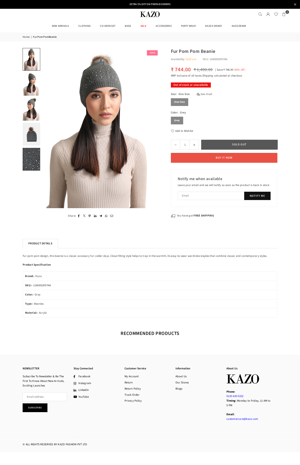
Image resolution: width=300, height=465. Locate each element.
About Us (180, 376)
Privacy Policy (133, 401)
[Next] (154, 128)
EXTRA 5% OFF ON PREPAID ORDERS (150, 4)
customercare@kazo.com (242, 419)
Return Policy (133, 389)
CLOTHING (84, 26)
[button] (284, 14)
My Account (132, 376)
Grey (177, 120)
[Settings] (268, 14)
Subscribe (35, 407)
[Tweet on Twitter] (84, 216)
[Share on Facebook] (78, 216)
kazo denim (239, 26)
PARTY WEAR (188, 26)
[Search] (260, 14)
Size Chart (206, 94)
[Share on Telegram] (100, 216)
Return (129, 383)
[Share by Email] (111, 216)
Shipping (207, 76)
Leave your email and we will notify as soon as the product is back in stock (223, 185)
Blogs (178, 389)
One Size (179, 102)
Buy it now (224, 158)
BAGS (128, 26)
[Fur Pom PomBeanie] (31, 59)
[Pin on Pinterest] (89, 216)
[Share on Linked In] (95, 216)
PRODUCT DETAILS (40, 243)
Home (26, 37)
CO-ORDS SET (107, 26)
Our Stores (182, 383)
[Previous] (48, 128)
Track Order (132, 395)
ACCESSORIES (164, 26)
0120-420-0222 (234, 396)
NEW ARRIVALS (60, 26)
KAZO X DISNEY (213, 26)
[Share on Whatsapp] (106, 216)
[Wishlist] (276, 14)
